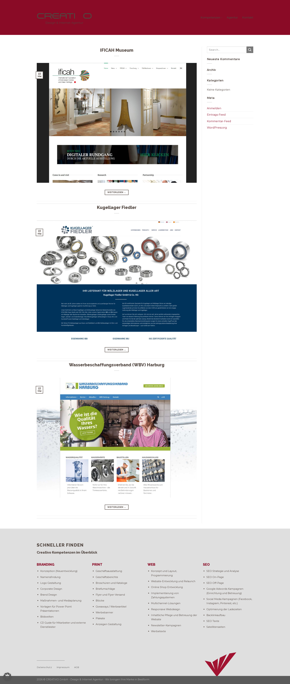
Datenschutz (44, 667)
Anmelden (214, 108)
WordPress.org (217, 127)
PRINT (97, 565)
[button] (7, 676)
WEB (151, 565)
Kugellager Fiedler (116, 207)
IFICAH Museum (116, 50)
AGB (76, 667)
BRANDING (45, 565)
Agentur (232, 17)
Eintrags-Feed (216, 114)
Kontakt (247, 17)
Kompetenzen (210, 17)
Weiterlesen (116, 192)
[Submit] (250, 49)
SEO (206, 565)
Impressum (63, 667)
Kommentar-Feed (219, 121)
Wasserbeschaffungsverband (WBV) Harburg (116, 364)
